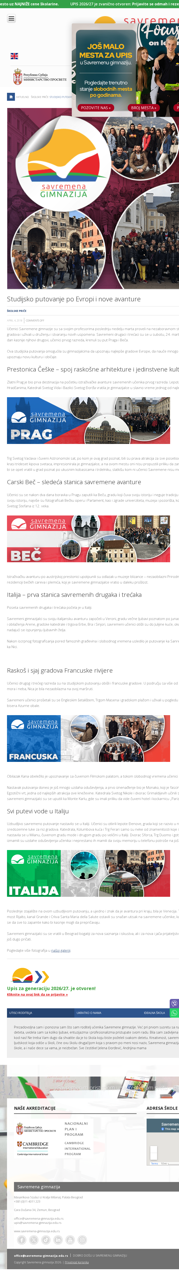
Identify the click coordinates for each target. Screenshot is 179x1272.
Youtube (70, 1240)
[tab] (40, 1013)
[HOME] (11, 97)
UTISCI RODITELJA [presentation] (20, 1013)
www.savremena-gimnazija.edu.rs (37, 1231)
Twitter (34, 1240)
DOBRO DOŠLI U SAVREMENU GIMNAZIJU (100, 1256)
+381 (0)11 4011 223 (27, 1201)
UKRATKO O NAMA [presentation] (89, 1013)
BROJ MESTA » (143, 107)
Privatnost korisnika (77, 1262)
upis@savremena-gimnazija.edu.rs (37, 1223)
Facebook (21, 1240)
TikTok (46, 1240)
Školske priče (39, 97)
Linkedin (58, 1240)
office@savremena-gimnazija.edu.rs (38, 1218)
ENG (14, 56)
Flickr (82, 1240)
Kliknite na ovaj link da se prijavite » (37, 994)
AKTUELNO (22, 97)
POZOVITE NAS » (96, 107)
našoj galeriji (60, 950)
